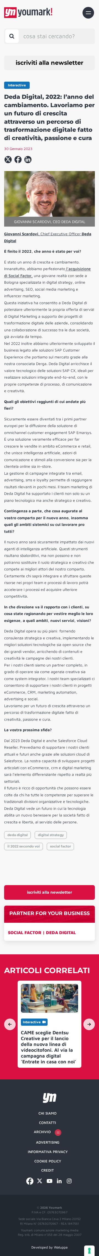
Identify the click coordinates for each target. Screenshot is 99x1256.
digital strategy (51, 835)
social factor (60, 846)
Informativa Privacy (48, 1151)
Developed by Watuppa (49, 1247)
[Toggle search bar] (12, 36)
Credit (47, 1170)
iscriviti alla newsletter (49, 62)
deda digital (17, 835)
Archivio (42, 1132)
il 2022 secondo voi (23, 846)
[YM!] (28, 12)
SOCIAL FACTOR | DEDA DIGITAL (42, 932)
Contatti (47, 1122)
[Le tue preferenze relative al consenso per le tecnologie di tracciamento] (89, 1250)
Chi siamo (47, 1113)
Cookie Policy (47, 1161)
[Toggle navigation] (88, 13)
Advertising (47, 1142)
